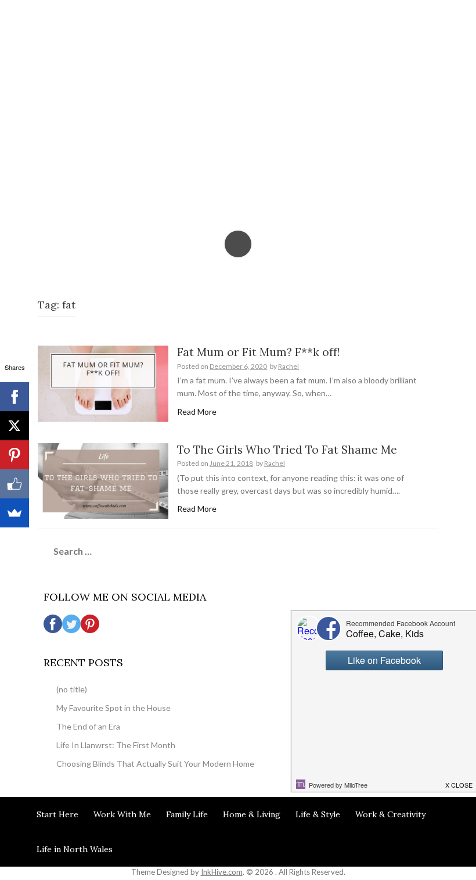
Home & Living (251, 814)
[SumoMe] (14, 512)
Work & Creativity (390, 814)
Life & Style (317, 814)
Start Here (57, 814)
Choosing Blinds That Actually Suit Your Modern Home (155, 763)
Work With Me (122, 814)
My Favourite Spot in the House (113, 708)
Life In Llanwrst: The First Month (115, 745)
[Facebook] (14, 396)
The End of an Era (88, 726)
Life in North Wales (75, 849)
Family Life (187, 814)
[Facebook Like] (14, 483)
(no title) (71, 689)
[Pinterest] (14, 454)
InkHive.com (222, 872)
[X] (14, 425)
